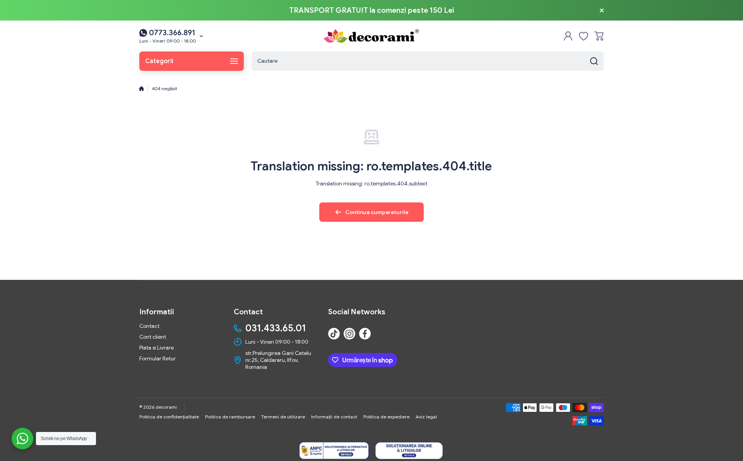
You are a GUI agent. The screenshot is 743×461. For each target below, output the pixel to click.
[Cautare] (594, 61)
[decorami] (371, 36)
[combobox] (428, 61)
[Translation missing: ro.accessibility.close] (601, 10)
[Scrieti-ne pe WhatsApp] (22, 438)
